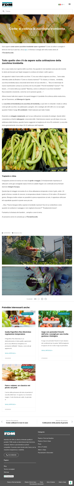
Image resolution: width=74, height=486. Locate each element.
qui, (26, 49)
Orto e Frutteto (42, 447)
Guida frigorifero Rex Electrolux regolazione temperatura (18, 333)
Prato (39, 444)
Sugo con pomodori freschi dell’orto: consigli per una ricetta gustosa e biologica (54, 334)
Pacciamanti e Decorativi (45, 452)
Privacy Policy (9, 476)
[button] (69, 4)
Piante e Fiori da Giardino (46, 438)
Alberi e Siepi (42, 449)
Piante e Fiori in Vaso (44, 441)
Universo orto (18, 233)
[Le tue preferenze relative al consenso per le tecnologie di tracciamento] (70, 482)
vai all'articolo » (10, 353)
